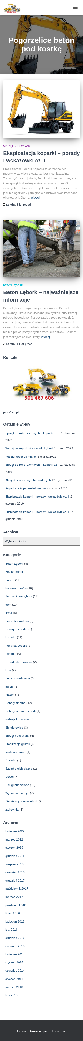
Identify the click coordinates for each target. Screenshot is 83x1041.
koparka (10, 637)
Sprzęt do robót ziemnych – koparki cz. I (32, 464)
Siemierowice (14, 727)
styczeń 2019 (14, 847)
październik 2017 (16, 888)
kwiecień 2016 (14, 921)
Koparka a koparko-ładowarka (25, 488)
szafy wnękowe (15, 752)
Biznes (9, 580)
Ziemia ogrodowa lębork (21, 801)
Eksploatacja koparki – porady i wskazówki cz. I (37, 511)
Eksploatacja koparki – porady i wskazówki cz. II (37, 496)
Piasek (9, 694)
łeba (8, 670)
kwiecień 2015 (14, 954)
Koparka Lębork (16, 645)
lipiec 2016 (12, 913)
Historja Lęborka (16, 629)
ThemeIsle (59, 1031)
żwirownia (12, 809)
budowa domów (16, 588)
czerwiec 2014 (15, 970)
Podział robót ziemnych (21, 456)
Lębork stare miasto (18, 662)
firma (8, 612)
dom (8, 604)
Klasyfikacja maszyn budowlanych (28, 480)
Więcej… (37, 197)
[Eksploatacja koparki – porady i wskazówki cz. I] (41, 109)
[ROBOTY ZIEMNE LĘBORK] (13, 7)
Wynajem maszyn (17, 793)
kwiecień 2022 (14, 831)
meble (9, 686)
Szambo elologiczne (18, 768)
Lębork (10, 653)
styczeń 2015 (14, 962)
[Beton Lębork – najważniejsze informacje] (41, 248)
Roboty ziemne (15, 703)
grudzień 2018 (15, 856)
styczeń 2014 (14, 978)
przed (24, 204)
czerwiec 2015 (15, 946)
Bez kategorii (14, 571)
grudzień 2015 (15, 937)
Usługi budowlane (17, 785)
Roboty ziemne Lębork (20, 711)
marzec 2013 (14, 987)
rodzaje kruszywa (17, 719)
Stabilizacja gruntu (17, 744)
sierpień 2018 (14, 864)
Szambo (10, 760)
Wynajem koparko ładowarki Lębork (29, 448)
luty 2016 (11, 929)
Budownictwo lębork (18, 596)
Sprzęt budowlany (16, 146)
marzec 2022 (14, 839)
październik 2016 (16, 905)
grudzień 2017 (15, 880)
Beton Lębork (13, 285)
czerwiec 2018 (15, 872)
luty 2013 (11, 995)
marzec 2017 (14, 897)
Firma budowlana (17, 621)
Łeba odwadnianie (17, 678)
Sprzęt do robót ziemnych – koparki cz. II (32, 433)
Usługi (9, 776)
